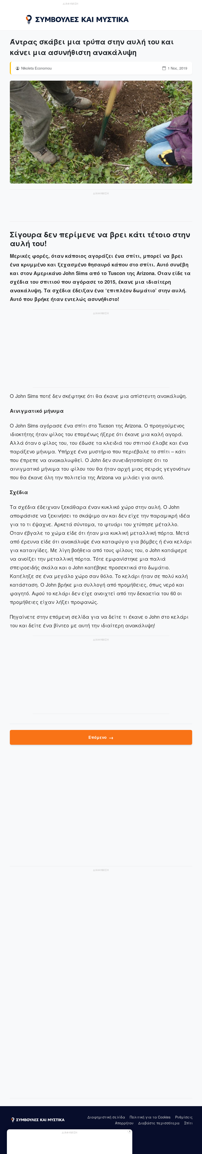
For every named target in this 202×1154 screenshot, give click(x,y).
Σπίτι (188, 1122)
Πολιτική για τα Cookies (150, 1117)
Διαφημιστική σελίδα (106, 1117)
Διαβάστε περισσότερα (159, 1122)
